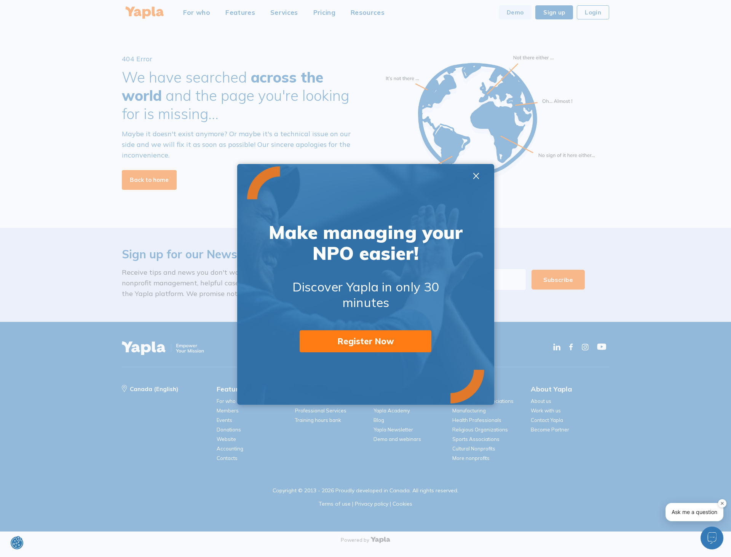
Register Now (365, 341)
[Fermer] (722, 503)
